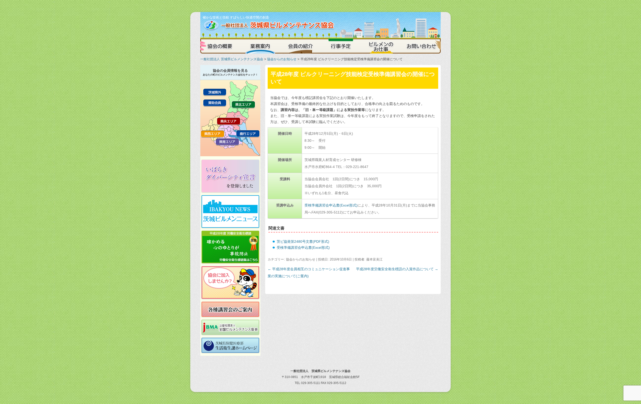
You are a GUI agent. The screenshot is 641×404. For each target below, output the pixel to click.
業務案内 (260, 46)
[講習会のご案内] (230, 309)
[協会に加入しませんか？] (230, 282)
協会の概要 (220, 46)
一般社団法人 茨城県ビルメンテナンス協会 (231, 59)
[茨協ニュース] (230, 211)
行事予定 (340, 46)
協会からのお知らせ (281, 59)
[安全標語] (230, 247)
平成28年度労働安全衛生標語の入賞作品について (397, 269)
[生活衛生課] (230, 345)
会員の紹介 (300, 46)
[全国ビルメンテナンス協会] (230, 327)
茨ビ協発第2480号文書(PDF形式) (303, 242)
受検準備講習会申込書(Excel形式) (331, 205)
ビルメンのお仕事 (381, 46)
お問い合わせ (421, 46)
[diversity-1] (230, 176)
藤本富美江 (374, 259)
